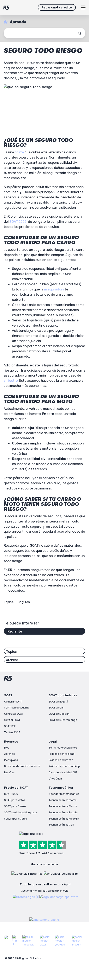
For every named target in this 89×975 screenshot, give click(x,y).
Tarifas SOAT (12, 732)
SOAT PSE (10, 726)
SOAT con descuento (16, 707)
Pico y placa (11, 760)
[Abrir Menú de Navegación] (83, 7)
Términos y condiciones (63, 747)
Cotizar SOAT (12, 720)
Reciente (14, 631)
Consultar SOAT (14, 714)
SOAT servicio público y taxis (20, 812)
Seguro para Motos (15, 818)
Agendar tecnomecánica (64, 794)
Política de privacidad (62, 754)
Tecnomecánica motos (62, 800)
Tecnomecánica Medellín (64, 818)
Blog (6, 747)
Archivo (12, 660)
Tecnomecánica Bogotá (63, 812)
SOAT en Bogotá (58, 701)
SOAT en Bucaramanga (63, 720)
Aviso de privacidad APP (63, 772)
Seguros (24, 602)
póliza (19, 152)
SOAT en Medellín (59, 714)
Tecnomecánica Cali (61, 824)
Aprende (9, 754)
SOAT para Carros (15, 806)
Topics (11, 651)
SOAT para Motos (14, 800)
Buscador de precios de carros (22, 766)
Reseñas (9, 772)
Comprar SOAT (13, 701)
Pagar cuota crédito (57, 7)
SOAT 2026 (17, 221)
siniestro (11, 380)
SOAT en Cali (56, 707)
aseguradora (54, 289)
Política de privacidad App (64, 766)
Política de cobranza (61, 760)
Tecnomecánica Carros (63, 806)
